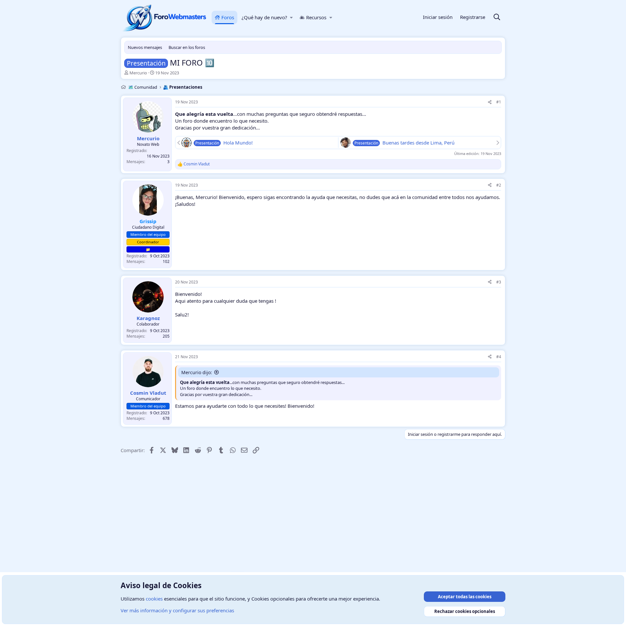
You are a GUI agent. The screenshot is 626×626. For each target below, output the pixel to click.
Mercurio (138, 73)
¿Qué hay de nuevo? (264, 17)
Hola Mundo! (238, 142)
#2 (498, 185)
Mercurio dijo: (196, 372)
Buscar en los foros (187, 47)
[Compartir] (489, 102)
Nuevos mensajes (145, 47)
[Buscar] (496, 17)
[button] (292, 17)
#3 (498, 282)
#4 (498, 356)
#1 (498, 102)
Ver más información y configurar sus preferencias (177, 610)
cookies (154, 598)
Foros (227, 17)
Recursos (316, 17)
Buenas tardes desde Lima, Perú (418, 142)
